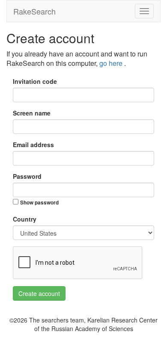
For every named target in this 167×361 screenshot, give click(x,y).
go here (111, 63)
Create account (39, 293)
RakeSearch (34, 11)
